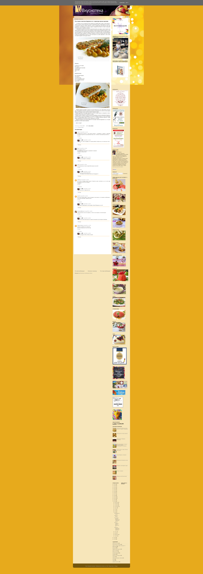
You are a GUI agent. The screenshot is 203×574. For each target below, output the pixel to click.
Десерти (114, 547)
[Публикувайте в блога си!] (89, 125)
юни (115, 510)
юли (115, 509)
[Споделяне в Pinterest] (92, 125)
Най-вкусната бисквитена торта (122, 460)
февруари (116, 534)
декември (116, 502)
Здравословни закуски (116, 549)
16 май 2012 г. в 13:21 (87, 171)
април (116, 531)
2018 (115, 492)
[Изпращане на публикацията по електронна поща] (87, 125)
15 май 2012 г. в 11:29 (84, 132)
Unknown (79, 179)
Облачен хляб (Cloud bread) (122, 476)
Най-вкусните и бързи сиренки (122, 433)
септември (117, 506)
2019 (115, 491)
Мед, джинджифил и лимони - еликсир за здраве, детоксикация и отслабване (122, 445)
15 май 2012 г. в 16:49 (83, 148)
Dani (78, 148)
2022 (115, 487)
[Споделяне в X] (90, 125)
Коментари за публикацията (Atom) (86, 273)
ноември (116, 503)
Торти (114, 560)
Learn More (122, 2)
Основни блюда (80, 127)
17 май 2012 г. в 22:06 (87, 233)
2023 (115, 485)
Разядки (114, 554)
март (116, 533)
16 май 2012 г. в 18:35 (88, 211)
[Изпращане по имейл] (88, 125)
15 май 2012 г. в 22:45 (85, 179)
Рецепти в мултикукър (116, 555)
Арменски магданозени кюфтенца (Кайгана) (116, 528)
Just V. (78, 132)
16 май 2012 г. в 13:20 (87, 157)
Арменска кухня (115, 543)
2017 (115, 494)
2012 (115, 501)
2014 (115, 498)
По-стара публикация (105, 271)
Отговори (80, 138)
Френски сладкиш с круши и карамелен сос (116, 524)
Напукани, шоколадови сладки (122, 465)
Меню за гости (115, 551)
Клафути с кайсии (116, 516)
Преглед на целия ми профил (118, 166)
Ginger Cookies (80, 225)
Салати (114, 556)
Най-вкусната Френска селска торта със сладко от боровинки (122, 428)
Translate (116, 174)
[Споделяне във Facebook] (91, 125)
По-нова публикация (79, 271)
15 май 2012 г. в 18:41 (83, 164)
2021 (115, 488)
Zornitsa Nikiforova (80, 211)
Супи (113, 559)
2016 (115, 495)
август (116, 507)
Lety (78, 164)
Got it (127, 2)
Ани (80, 157)
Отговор (79, 144)
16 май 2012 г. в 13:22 (87, 203)
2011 (115, 537)
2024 (115, 484)
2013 (115, 499)
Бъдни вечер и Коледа (116, 544)
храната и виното (116, 561)
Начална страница (92, 271)
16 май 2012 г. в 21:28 (87, 225)
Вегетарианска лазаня (117, 514)
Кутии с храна (115, 550)
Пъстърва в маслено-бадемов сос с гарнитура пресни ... (117, 519)
